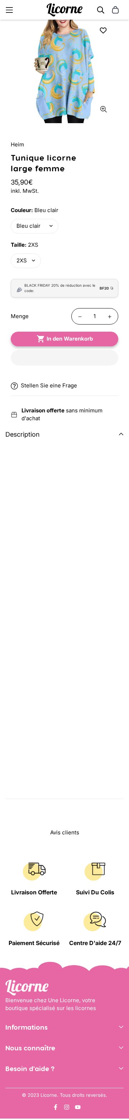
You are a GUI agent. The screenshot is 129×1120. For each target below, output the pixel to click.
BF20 (104, 288)
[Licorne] (64, 10)
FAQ (10, 1108)
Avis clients (19, 1076)
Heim (17, 144)
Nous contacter (25, 1086)
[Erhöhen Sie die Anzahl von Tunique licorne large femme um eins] (109, 316)
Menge (20, 316)
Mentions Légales (28, 1056)
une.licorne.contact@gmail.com (46, 1097)
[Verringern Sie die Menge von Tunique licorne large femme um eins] (80, 316)
